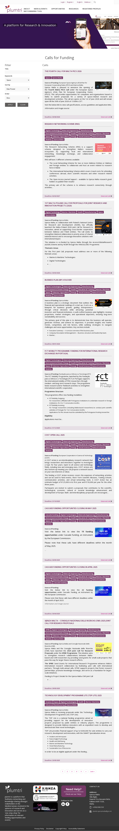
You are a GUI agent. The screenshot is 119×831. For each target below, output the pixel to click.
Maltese (87, 2)
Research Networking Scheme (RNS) (62, 124)
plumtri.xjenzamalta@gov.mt (102, 811)
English (79, 2)
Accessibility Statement (76, 829)
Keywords (8, 76)
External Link (106, 117)
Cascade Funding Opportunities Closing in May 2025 (70, 508)
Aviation (49, 702)
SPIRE (48, 630)
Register (70, 2)
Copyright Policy (61, 829)
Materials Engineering (70, 130)
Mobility (49, 139)
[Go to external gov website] (45, 797)
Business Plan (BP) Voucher (58, 280)
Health (73, 133)
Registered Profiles (92, 9)
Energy (73, 136)
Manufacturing (86, 130)
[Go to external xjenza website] (45, 789)
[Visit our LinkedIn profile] (63, 804)
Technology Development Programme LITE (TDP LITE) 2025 (73, 695)
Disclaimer (50, 829)
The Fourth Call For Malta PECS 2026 (63, 71)
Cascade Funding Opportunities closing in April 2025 (71, 567)
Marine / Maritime (103, 133)
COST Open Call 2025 (55, 435)
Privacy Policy (39, 829)
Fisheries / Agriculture (60, 136)
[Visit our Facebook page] (67, 804)
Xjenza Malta (57, 78)
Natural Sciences (98, 136)
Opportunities (58, 9)
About (27, 9)
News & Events (40, 9)
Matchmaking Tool (33, 11)
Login (62, 2)
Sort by (7, 85)
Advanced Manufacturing (55, 705)
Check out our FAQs (74, 791)
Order (7, 94)
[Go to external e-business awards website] (45, 806)
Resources (73, 9)
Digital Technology (53, 130)
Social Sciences (84, 136)
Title (6, 69)
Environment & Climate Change (57, 133)
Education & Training (86, 133)
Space (48, 78)
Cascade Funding (52, 515)
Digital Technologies (53, 286)
